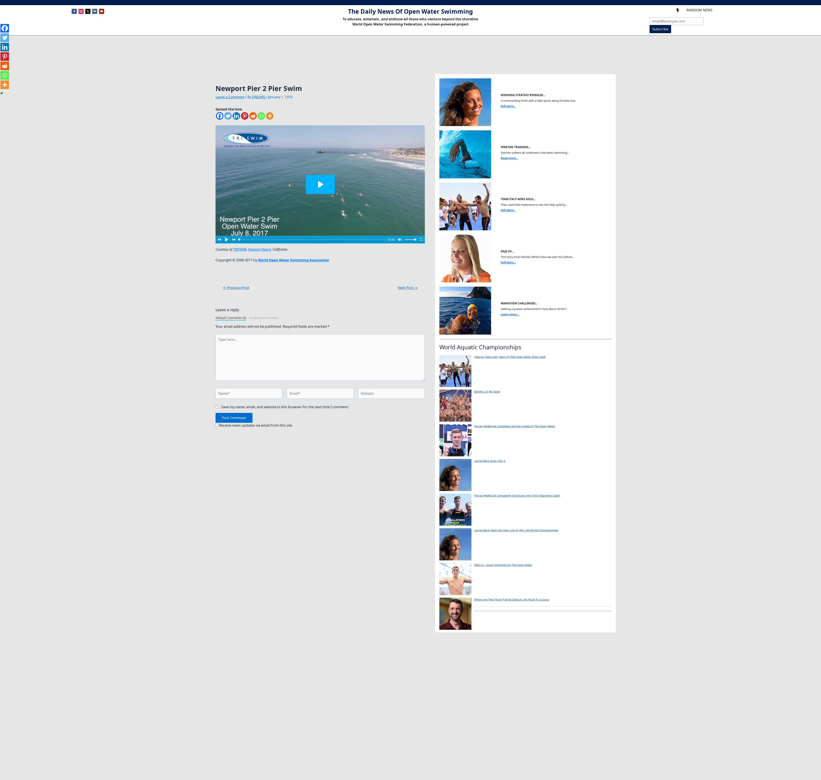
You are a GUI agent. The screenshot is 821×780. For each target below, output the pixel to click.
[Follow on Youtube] (101, 11)
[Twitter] (228, 116)
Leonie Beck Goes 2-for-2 (489, 461)
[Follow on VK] (94, 11)
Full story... (508, 106)
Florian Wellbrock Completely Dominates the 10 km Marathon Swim (517, 495)
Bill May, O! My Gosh (487, 391)
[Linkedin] (236, 116)
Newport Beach (259, 249)
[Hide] (1, 93)
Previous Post (236, 287)
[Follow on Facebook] (74, 11)
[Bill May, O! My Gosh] (455, 406)
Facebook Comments (263, 318)
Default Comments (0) (231, 318)
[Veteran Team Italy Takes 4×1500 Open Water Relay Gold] (455, 371)
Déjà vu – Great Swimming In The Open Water (503, 565)
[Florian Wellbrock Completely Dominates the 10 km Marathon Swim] (455, 510)
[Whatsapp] (261, 116)
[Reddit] (253, 116)
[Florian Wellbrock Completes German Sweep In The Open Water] (455, 440)
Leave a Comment (230, 97)
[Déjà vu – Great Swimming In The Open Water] (455, 579)
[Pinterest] (244, 116)
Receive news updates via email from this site (255, 425)
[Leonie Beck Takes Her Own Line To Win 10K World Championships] (455, 544)
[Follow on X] (87, 11)
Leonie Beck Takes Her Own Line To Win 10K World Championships (516, 530)
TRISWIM (239, 249)
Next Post (408, 287)
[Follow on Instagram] (81, 11)
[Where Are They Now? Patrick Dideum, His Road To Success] (455, 614)
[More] (269, 116)
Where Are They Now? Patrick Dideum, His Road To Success (511, 599)
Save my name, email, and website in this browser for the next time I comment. (285, 407)
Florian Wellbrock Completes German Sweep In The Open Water (514, 426)
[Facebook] (219, 116)
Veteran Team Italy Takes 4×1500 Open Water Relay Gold (509, 357)
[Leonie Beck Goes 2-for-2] (455, 475)
